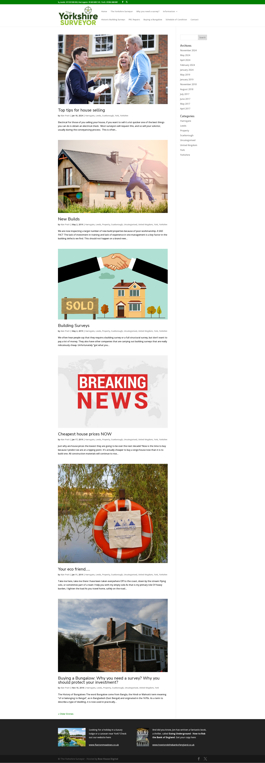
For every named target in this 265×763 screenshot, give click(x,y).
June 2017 (185, 98)
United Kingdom (145, 224)
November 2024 (188, 50)
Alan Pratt (65, 115)
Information (169, 11)
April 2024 (185, 60)
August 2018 (186, 89)
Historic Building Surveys (113, 20)
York (117, 115)
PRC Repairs (134, 20)
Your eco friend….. (74, 569)
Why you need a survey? (147, 11)
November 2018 (188, 84)
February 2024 (187, 65)
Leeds (98, 115)
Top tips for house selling (81, 110)
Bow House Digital (108, 758)
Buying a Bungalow (153, 20)
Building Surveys (73, 325)
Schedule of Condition (176, 20)
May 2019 (185, 74)
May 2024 (185, 55)
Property (106, 224)
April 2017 (185, 108)
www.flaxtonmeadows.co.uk (104, 744)
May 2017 (185, 103)
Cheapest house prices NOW (85, 434)
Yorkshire (124, 115)
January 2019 (186, 79)
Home (104, 11)
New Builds (69, 219)
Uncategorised (130, 224)
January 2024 (186, 69)
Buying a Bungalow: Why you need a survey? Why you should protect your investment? (109, 680)
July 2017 (184, 94)
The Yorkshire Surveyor (122, 11)
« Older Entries (65, 713)
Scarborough (108, 115)
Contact (194, 20)
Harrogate (90, 115)
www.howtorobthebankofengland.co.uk (173, 744)
